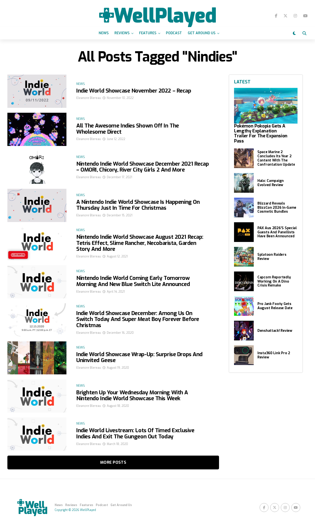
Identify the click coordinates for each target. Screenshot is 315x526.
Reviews (121, 33)
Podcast (174, 33)
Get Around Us (201, 33)
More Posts (113, 462)
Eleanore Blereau (88, 98)
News (104, 33)
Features (147, 33)
